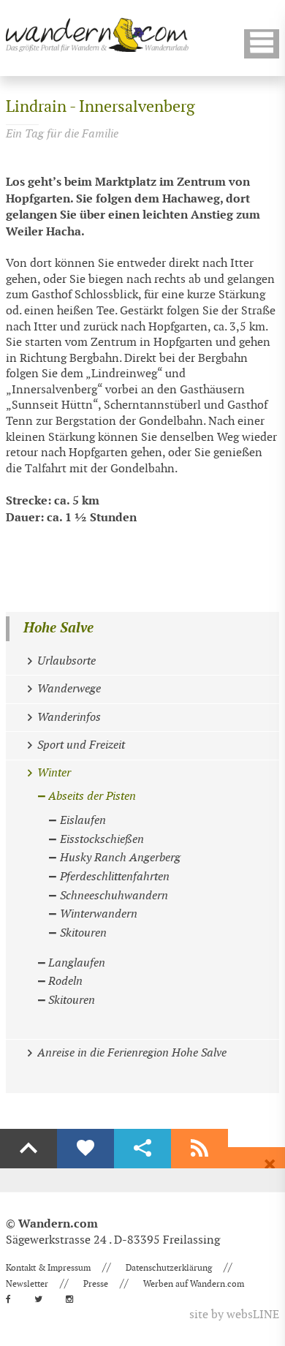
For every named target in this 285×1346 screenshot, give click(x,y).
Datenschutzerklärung (169, 1268)
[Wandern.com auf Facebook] (13, 1299)
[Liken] (85, 1148)
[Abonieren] (199, 1148)
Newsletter (27, 1284)
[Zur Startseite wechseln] (97, 35)
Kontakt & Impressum (48, 1268)
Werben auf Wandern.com (193, 1284)
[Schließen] (270, 1164)
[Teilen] (142, 1148)
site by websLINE (234, 1315)
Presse (95, 1284)
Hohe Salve (58, 628)
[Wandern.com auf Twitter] (42, 1299)
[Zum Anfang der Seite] (28, 1148)
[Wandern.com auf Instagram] (74, 1299)
